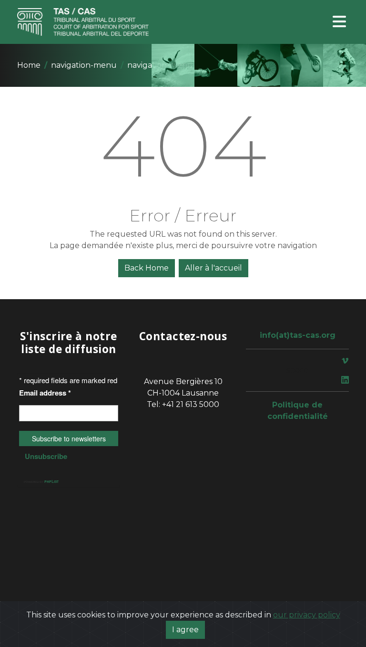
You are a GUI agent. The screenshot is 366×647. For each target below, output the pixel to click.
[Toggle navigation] (339, 22)
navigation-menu (84, 65)
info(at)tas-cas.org (298, 335)
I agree (185, 629)
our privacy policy (306, 614)
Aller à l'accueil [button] (213, 267)
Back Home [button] (146, 267)
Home (29, 65)
